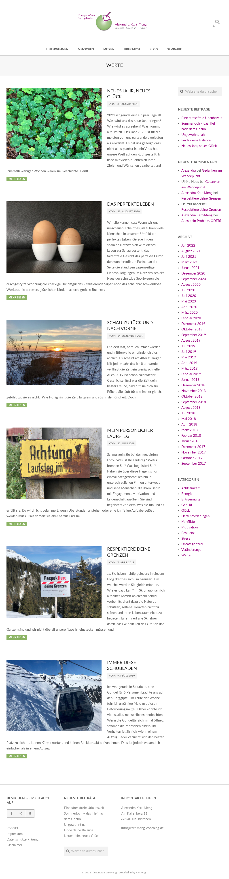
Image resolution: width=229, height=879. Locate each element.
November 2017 (193, 452)
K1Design (141, 872)
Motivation (189, 527)
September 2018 (193, 402)
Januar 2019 (190, 379)
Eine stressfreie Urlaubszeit (201, 118)
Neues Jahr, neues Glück (199, 146)
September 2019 (193, 335)
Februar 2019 (191, 374)
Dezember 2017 (193, 447)
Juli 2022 (188, 245)
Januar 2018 (190, 441)
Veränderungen (192, 549)
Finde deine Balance (196, 140)
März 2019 (189, 368)
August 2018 (191, 407)
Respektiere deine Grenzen (201, 198)
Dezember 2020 (193, 273)
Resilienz (188, 533)
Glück (185, 510)
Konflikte (188, 522)
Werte (186, 555)
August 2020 (191, 284)
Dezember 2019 (193, 324)
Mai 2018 (188, 419)
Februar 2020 (191, 318)
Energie (187, 494)
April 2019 (189, 363)
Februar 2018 (191, 435)
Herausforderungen (195, 516)
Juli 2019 (188, 346)
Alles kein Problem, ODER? (201, 221)
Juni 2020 (188, 296)
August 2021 (191, 251)
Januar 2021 (190, 268)
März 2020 (189, 312)
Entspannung (190, 499)
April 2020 (189, 307)
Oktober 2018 (192, 396)
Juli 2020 (188, 290)
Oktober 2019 (192, 329)
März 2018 (189, 430)
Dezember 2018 (193, 385)
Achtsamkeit (190, 488)
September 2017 (193, 463)
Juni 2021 (188, 256)
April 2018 (189, 424)
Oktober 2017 (192, 458)
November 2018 (193, 391)
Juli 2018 (188, 413)
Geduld (186, 505)
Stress (185, 538)
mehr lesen (16, 179)
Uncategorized (192, 544)
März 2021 (189, 262)
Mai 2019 (188, 357)
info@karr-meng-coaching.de (142, 828)
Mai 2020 (188, 301)
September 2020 (193, 279)
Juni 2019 (188, 351)
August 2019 (191, 340)
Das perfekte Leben (130, 204)
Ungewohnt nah (193, 134)
